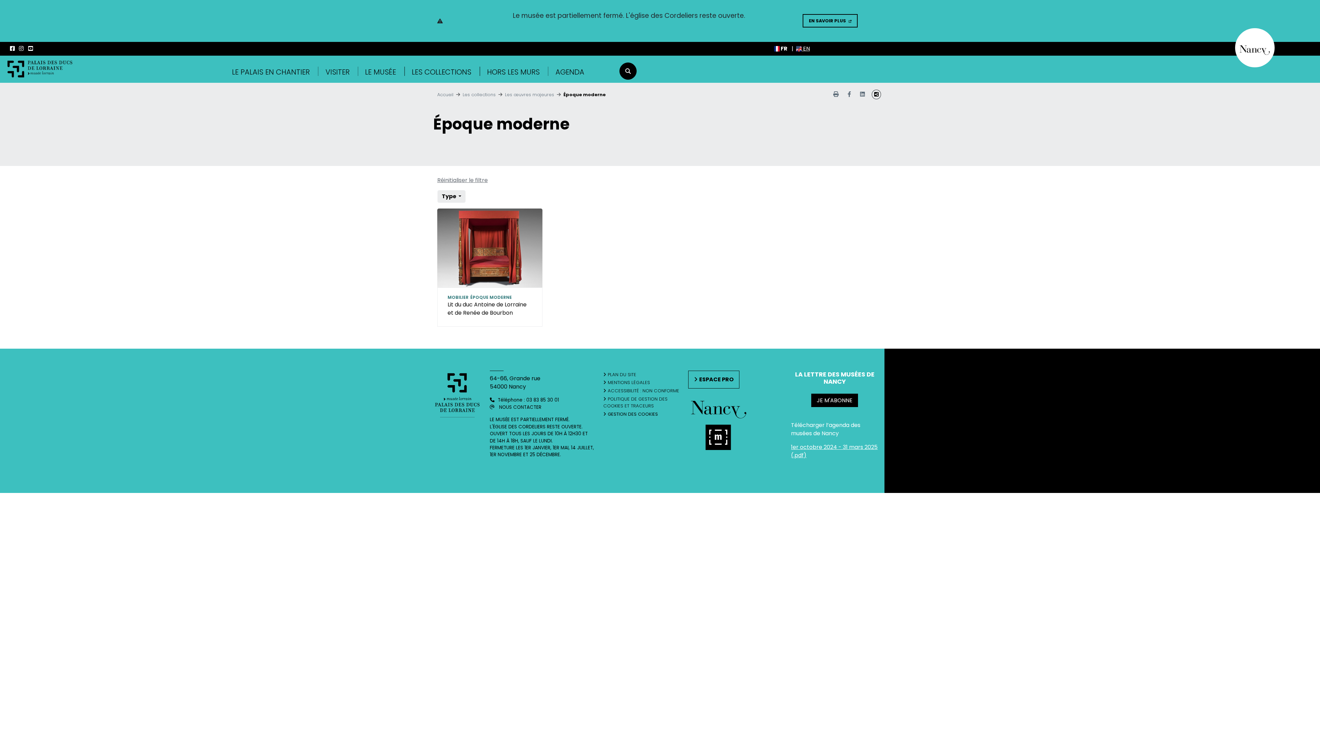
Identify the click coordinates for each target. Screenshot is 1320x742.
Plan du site (622, 374)
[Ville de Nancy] (1255, 47)
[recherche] (628, 71)
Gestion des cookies (633, 414)
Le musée (380, 72)
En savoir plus (827, 21)
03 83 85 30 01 (542, 400)
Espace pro (716, 379)
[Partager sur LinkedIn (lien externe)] (862, 94)
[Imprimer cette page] (836, 94)
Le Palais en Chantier (271, 72)
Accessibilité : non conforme (643, 390)
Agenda (570, 72)
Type (449, 196)
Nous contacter (520, 407)
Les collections (441, 72)
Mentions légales (629, 382)
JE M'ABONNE (834, 400)
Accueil (445, 94)
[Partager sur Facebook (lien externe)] (849, 94)
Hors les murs (513, 72)
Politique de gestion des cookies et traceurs (635, 402)
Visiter (338, 72)
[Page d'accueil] (40, 69)
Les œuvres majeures (529, 94)
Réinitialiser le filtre (462, 180)
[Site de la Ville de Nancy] (719, 438)
